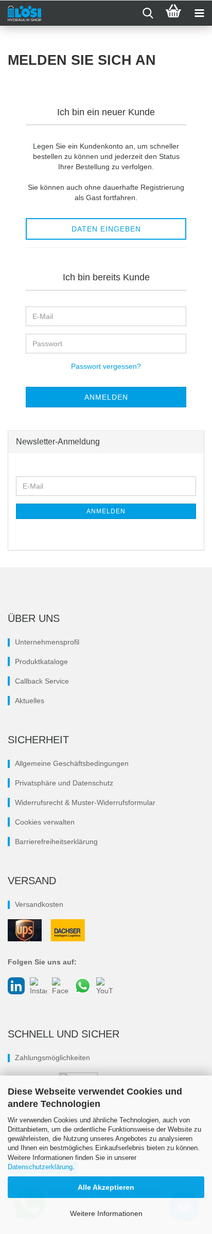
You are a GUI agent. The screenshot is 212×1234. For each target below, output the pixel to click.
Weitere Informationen (106, 1213)
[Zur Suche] (148, 13)
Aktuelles (29, 700)
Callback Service (42, 681)
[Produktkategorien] (199, 13)
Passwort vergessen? (106, 366)
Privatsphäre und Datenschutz (64, 782)
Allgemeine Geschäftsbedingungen (72, 763)
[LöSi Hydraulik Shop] (20, 13)
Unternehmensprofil (47, 642)
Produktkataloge (41, 661)
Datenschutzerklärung (40, 1167)
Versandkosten (39, 904)
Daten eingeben (106, 229)
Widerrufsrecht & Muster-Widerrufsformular (85, 802)
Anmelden (106, 511)
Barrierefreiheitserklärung (56, 841)
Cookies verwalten (45, 822)
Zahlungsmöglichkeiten (52, 1057)
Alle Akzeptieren (106, 1187)
